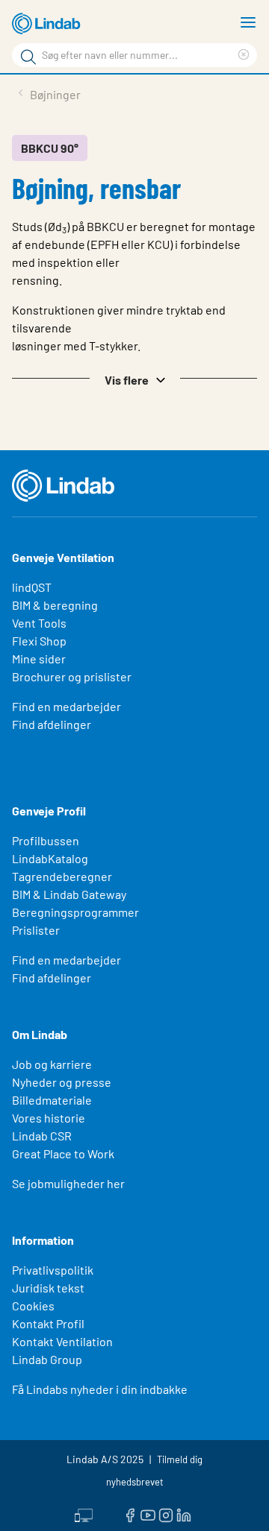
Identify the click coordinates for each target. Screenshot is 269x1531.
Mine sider (39, 658)
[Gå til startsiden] (48, 24)
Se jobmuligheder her (68, 1183)
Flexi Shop (39, 641)
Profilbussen (45, 840)
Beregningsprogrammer (75, 912)
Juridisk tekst (48, 1288)
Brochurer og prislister (72, 676)
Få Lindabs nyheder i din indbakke (100, 1389)
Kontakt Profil (48, 1323)
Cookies (33, 1305)
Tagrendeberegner (62, 876)
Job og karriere (52, 1064)
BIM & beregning (55, 605)
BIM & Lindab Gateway (69, 894)
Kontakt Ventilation (62, 1341)
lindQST (32, 587)
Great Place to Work (63, 1153)
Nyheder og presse (61, 1082)
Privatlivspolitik (52, 1270)
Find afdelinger (51, 724)
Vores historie (48, 1118)
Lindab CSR (42, 1135)
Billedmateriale (52, 1100)
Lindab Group (47, 1359)
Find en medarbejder (66, 706)
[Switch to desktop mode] (84, 1514)
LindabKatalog (50, 858)
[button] (134, 379)
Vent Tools (39, 623)
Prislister (36, 930)
